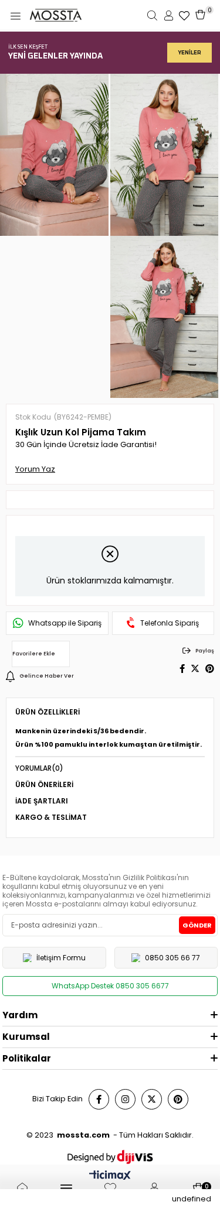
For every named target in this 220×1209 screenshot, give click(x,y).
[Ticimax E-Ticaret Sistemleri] (110, 1176)
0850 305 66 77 (172, 958)
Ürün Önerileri (44, 784)
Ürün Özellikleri (47, 712)
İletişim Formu (61, 958)
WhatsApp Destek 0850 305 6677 (110, 986)
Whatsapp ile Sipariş (64, 623)
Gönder (197, 925)
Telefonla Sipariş (169, 623)
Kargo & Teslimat (51, 817)
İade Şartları (41, 801)
